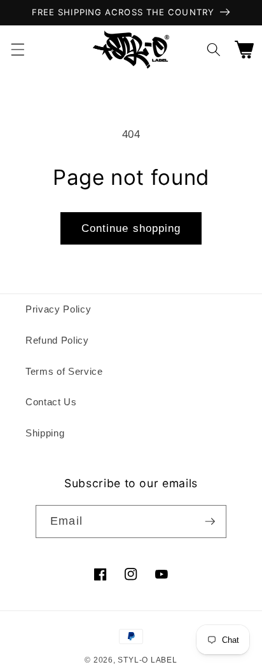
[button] (17, 49)
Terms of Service (64, 371)
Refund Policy (57, 340)
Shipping (44, 433)
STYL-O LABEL (147, 660)
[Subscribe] (210, 521)
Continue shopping (131, 228)
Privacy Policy (58, 309)
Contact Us (51, 401)
